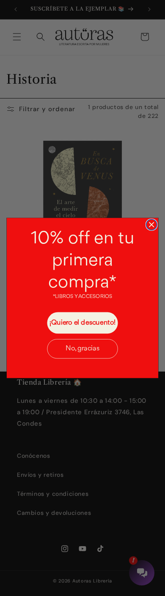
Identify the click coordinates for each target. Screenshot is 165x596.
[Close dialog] (151, 224)
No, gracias (82, 348)
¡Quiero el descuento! (83, 322)
